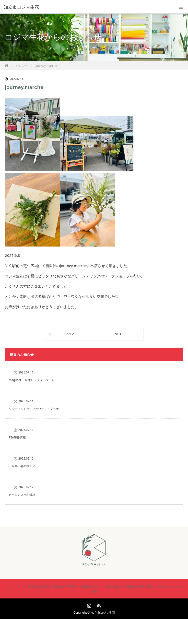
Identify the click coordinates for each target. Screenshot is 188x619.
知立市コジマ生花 (103, 612)
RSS (98, 604)
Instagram (88, 604)
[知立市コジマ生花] (87, 7)
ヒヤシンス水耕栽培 (22, 495)
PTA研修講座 (17, 437)
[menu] (181, 7)
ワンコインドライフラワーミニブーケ (34, 409)
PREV (70, 334)
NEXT (119, 334)
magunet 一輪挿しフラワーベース (31, 380)
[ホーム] (6, 64)
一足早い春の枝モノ (22, 466)
